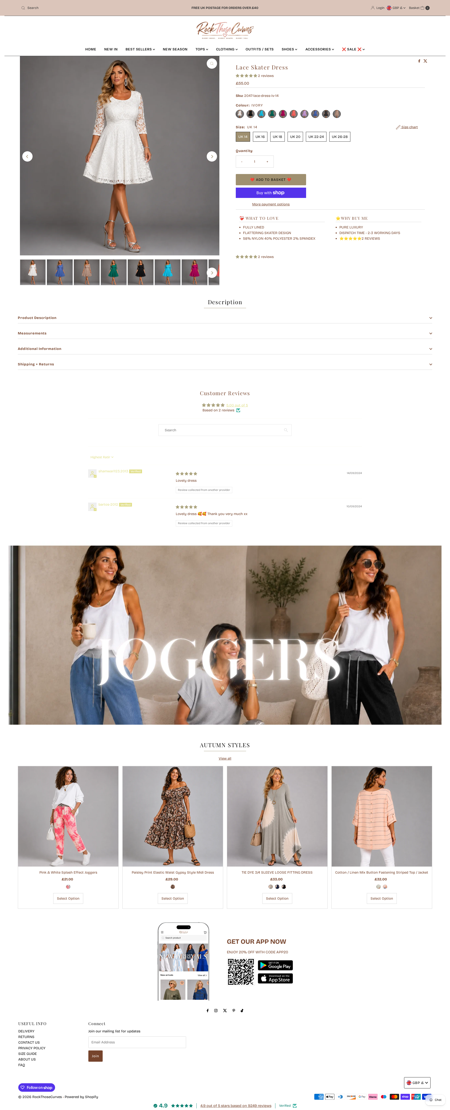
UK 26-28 (340, 137)
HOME (90, 49)
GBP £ (398, 8)
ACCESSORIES (318, 49)
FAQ (21, 1065)
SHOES (288, 49)
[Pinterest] (233, 1010)
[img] (186, 474)
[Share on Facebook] (419, 61)
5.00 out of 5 (237, 405)
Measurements (32, 333)
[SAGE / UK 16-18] (378, 886)
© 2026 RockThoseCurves (40, 1097)
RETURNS (26, 1037)
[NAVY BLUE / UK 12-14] (277, 886)
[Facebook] (208, 1010)
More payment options (271, 204)
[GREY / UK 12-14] (270, 886)
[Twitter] (225, 1010)
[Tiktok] (242, 1010)
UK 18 (277, 137)
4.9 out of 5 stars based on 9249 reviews (235, 1105)
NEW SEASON (175, 49)
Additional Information (39, 349)
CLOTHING (226, 49)
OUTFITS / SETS (260, 49)
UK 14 (243, 137)
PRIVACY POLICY (31, 1048)
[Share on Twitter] (425, 61)
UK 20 (295, 137)
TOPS (200, 49)
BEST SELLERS (139, 49)
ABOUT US (27, 1059)
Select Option (68, 898)
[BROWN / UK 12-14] (172, 886)
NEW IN (111, 49)
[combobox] (86, 8)
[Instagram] (216, 1010)
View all (225, 758)
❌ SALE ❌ (352, 49)
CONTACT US (29, 1042)
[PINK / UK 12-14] (68, 886)
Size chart (409, 127)
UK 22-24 (316, 137)
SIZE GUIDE (27, 1054)
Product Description (37, 318)
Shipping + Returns (36, 364)
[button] (247, 76)
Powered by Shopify (81, 1097)
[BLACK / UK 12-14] (283, 886)
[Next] (212, 156)
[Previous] (27, 156)
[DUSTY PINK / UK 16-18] (385, 886)
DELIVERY (26, 1031)
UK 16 (260, 137)
